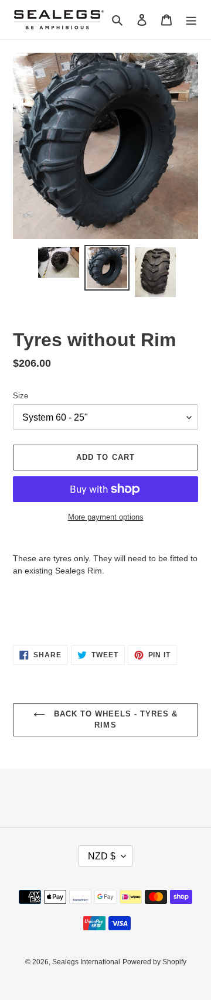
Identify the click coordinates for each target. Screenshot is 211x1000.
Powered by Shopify (154, 962)
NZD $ (101, 856)
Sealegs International (86, 962)
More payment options (106, 517)
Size (20, 395)
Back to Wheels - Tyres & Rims (114, 719)
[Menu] (191, 19)
